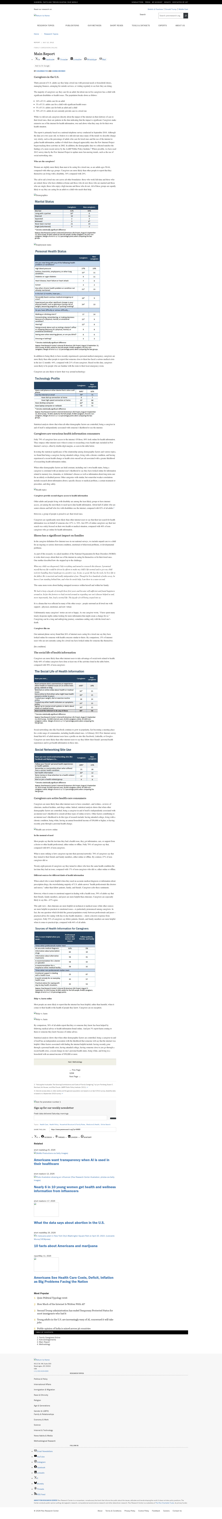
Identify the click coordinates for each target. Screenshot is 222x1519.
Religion (37, 1400)
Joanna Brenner (58, 71)
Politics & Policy (41, 1379)
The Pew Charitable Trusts (165, 1503)
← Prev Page (74, 1070)
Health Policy (53, 1124)
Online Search (105, 1124)
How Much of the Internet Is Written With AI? (61, 1304)
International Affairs (42, 1384)
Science (37, 1425)
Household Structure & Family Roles (72, 1124)
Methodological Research (45, 1441)
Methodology (44, 1344)
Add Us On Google (42, 66)
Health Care (44, 1124)
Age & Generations (42, 1405)
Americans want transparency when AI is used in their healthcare (71, 1162)
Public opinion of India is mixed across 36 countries (64, 1328)
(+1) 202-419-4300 (41, 1371)
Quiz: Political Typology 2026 (52, 1297)
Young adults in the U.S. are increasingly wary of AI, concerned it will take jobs (75, 1321)
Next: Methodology (75, 1062)
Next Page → (75, 1076)
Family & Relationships (44, 1414)
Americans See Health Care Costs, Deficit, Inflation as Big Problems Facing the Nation (73, 1279)
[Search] (185, 15)
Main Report (44, 1342)
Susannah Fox (42, 71)
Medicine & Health (92, 1124)
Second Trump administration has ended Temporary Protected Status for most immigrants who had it (75, 1312)
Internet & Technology (43, 1430)
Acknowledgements (47, 1339)
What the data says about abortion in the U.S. (69, 1222)
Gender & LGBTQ (41, 1411)
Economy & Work (41, 1419)
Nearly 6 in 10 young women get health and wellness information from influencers (75, 1189)
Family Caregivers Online (45, 48)
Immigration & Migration (44, 1389)
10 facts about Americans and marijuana (66, 1246)
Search (143, 14)
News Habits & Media (43, 1435)
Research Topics (46, 25)
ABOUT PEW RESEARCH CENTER (45, 1500)
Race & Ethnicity (41, 1395)
